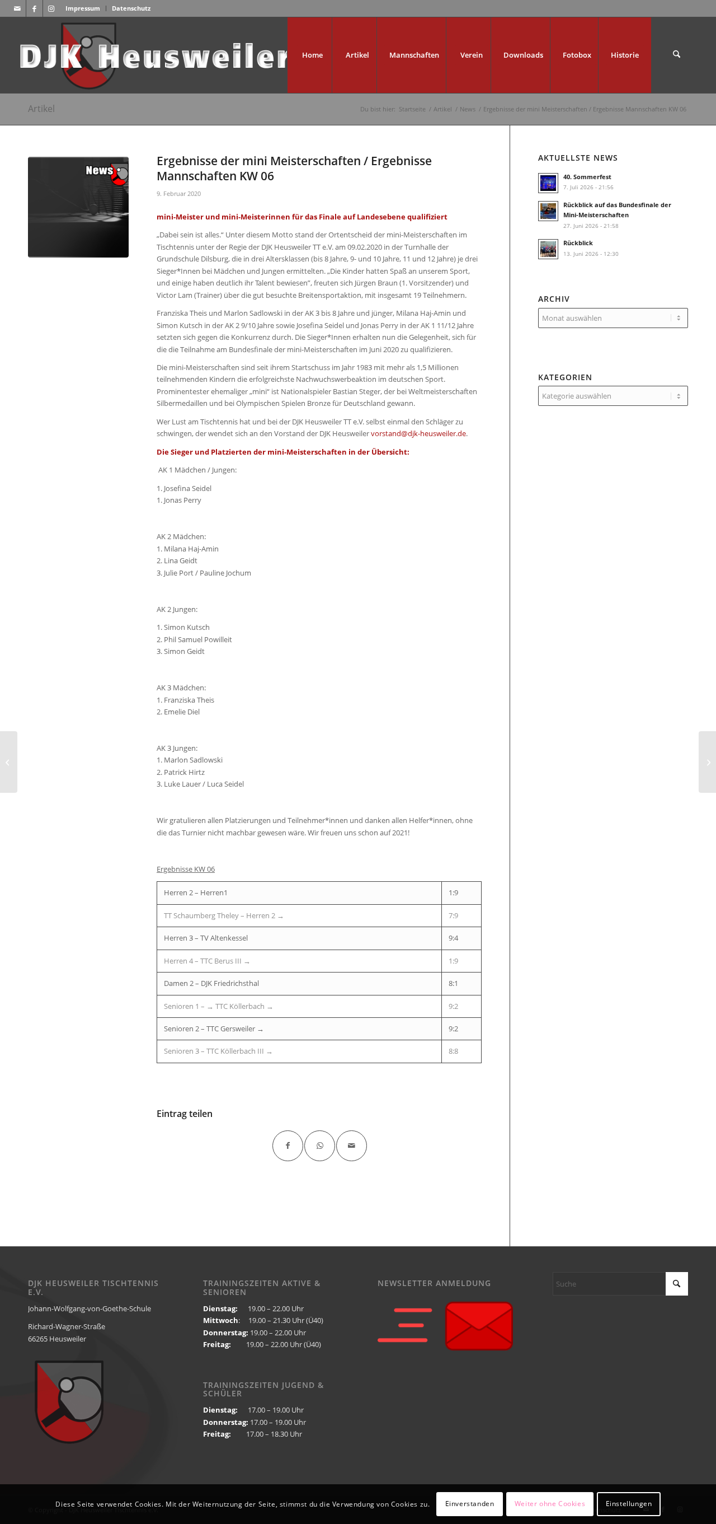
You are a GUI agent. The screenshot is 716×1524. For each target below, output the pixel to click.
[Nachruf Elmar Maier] (8, 762)
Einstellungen (629, 1504)
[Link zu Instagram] (51, 8)
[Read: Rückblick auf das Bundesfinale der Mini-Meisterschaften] (548, 211)
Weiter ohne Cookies (550, 1504)
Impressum (82, 8)
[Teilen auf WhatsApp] (319, 1145)
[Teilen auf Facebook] (287, 1145)
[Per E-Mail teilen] (351, 1145)
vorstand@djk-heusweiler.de (418, 433)
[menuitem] (83, 8)
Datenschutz (131, 8)
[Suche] (676, 55)
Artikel (41, 108)
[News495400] (78, 207)
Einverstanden (469, 1504)
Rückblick (578, 243)
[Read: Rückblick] (548, 249)
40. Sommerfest (587, 176)
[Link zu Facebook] (34, 8)
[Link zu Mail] (18, 8)
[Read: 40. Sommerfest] (548, 183)
